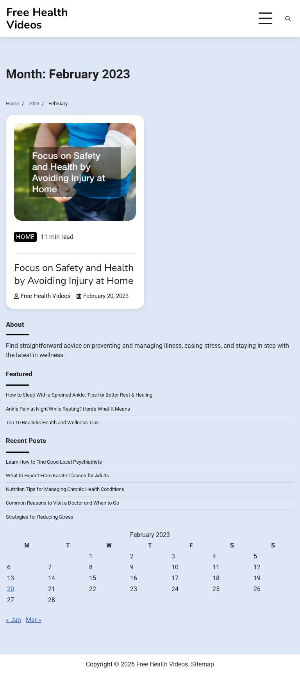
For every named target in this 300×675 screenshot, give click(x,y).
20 (10, 589)
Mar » (33, 620)
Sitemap (202, 664)
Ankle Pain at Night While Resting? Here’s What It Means (68, 409)
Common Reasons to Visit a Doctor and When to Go (62, 503)
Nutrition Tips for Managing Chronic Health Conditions (65, 489)
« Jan (13, 620)
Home (25, 237)
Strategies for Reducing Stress (39, 517)
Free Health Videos (37, 18)
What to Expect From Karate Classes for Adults (57, 475)
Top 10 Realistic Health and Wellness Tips (52, 422)
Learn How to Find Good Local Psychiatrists (54, 462)
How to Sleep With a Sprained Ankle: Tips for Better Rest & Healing (79, 395)
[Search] (288, 19)
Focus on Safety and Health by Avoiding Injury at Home (74, 274)
